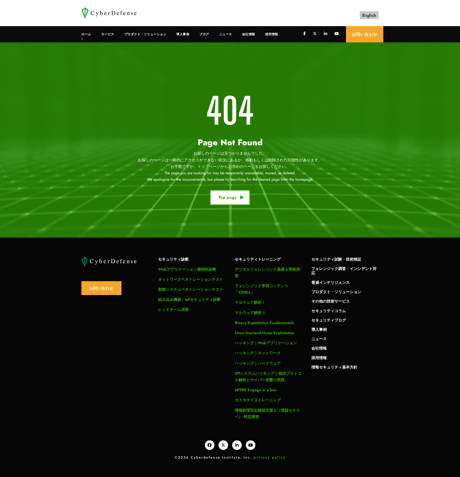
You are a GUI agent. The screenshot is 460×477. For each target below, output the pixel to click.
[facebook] (304, 33)
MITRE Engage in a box (256, 390)
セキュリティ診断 (173, 259)
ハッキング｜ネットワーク (258, 353)
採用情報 (271, 34)
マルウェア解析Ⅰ (250, 302)
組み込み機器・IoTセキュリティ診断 (189, 299)
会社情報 (248, 34)
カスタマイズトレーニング (258, 400)
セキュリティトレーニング (258, 259)
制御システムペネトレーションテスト (190, 289)
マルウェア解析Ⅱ (250, 312)
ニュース (225, 34)
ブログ (204, 34)
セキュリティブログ (328, 320)
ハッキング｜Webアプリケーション (266, 343)
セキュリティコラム (328, 310)
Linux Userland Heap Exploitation (264, 333)
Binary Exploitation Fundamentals (264, 323)
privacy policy (270, 457)
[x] (223, 445)
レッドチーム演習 (173, 309)
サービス (107, 34)
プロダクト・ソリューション (145, 34)
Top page (227, 197)
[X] (315, 33)
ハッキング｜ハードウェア (258, 363)
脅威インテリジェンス (330, 282)
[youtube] (336, 33)
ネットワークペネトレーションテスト (190, 279)
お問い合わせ (365, 34)
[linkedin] (325, 33)
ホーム (86, 34)
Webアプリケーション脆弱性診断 (187, 269)
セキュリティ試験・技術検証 (336, 259)
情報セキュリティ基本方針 (334, 367)
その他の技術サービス (330, 301)
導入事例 (182, 34)
